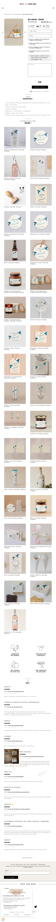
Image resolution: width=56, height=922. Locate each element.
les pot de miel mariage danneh (15, 776)
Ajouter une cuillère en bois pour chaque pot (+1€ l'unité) (40, 44)
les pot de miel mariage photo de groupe (34, 756)
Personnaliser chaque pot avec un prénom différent (39, 52)
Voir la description (32, 21)
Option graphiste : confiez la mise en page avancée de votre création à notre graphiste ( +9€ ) (40, 58)
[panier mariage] (53, 8)
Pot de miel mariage (17, 14)
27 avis (50, 22)
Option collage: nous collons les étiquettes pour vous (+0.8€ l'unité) (39, 48)
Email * (7, 870)
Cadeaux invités (7, 14)
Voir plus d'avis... (28, 857)
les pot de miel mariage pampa (15, 725)
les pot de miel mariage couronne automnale (19, 809)
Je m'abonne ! (11, 877)
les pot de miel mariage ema (15, 826)
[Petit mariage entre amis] (28, 4)
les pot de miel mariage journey (15, 844)
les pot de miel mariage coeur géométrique (18, 792)
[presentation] (2, 32)
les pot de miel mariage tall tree (16, 691)
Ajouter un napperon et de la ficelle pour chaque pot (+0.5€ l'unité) (39, 40)
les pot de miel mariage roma (15, 741)
